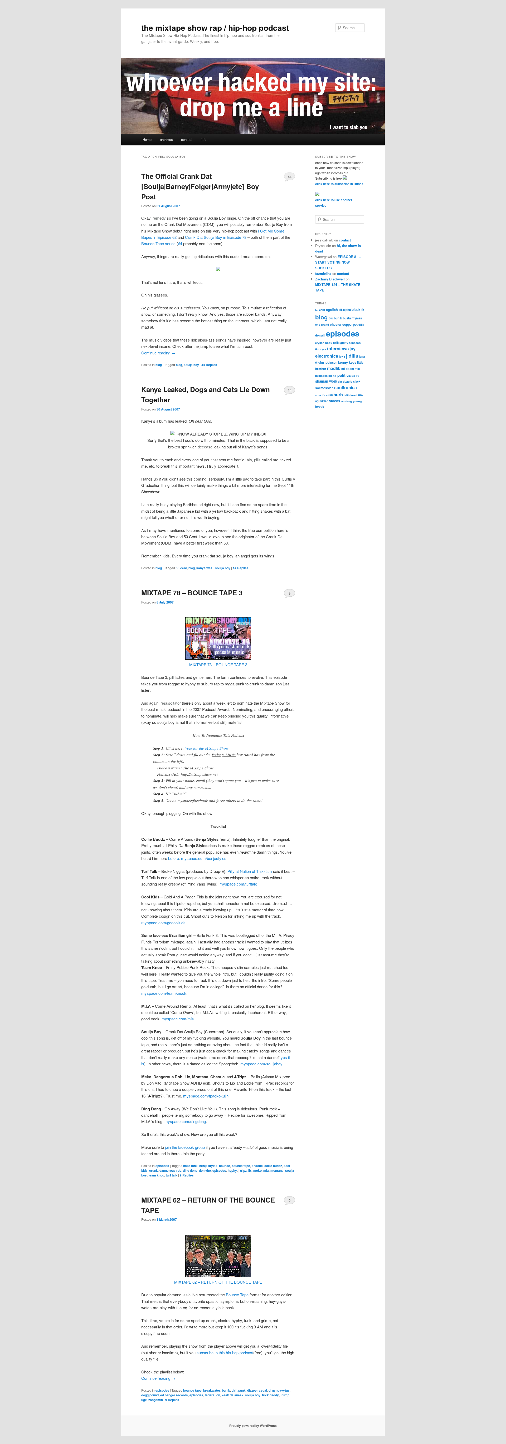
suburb (335, 394)
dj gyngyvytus (279, 1390)
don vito (205, 1170)
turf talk (171, 1175)
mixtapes (321, 376)
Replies (209, 364)
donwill (320, 335)
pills (257, 459)
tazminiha (323, 273)
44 (289, 176)
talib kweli (350, 395)
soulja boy (191, 364)
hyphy (232, 1170)
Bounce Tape (237, 1294)
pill (171, 677)
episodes (162, 1165)
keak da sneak (233, 1395)
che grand (322, 325)
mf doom (347, 369)
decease (205, 446)
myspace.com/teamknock (163, 993)
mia (266, 1170)
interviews (338, 348)
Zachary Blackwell (330, 278)
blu (331, 318)
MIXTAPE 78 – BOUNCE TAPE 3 (191, 592)
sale (187, 1294)
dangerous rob (170, 1170)
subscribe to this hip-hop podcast (225, 1352)
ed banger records (174, 1395)
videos (334, 400)
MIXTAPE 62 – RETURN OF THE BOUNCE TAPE (218, 1282)
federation (212, 1395)
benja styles (208, 1165)
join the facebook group (185, 1147)
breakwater (211, 1390)
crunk (153, 1170)
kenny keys (347, 362)
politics (344, 375)
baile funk (190, 1165)
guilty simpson (350, 343)
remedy (159, 218)
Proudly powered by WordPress (253, 1425)
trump (284, 1395)
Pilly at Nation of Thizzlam (249, 871)
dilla (361, 325)
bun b (226, 1390)
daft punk (239, 1390)
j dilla (352, 355)
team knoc (156, 1175)
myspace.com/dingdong (185, 1121)
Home (147, 139)
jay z (342, 356)
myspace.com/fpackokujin (205, 1096)
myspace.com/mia (178, 1018)
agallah (332, 309)
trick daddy (270, 1395)
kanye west (204, 568)
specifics (321, 395)
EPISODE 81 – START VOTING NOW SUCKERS (338, 262)
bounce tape (241, 1165)
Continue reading (158, 352)
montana (277, 1170)
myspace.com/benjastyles (203, 858)
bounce (224, 1165)
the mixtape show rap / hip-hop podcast (215, 27)
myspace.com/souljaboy (261, 1063)
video (324, 401)
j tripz (243, 1170)
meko (257, 1170)
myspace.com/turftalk (238, 884)
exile (336, 342)
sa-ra (355, 375)
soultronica (345, 387)
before (173, 858)
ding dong (190, 1170)
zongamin (155, 1399)
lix (250, 1170)
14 (289, 390)
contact (186, 139)
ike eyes (320, 349)
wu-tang (346, 401)
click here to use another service (333, 202)
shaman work (326, 381)
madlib (333, 368)
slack (356, 381)
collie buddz (273, 1165)
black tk (358, 309)
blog (158, 364)
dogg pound (150, 1395)
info (203, 139)
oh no (332, 376)
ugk (144, 1399)
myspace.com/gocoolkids (163, 922)
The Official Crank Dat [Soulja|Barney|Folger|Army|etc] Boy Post (200, 186)
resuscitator (170, 703)
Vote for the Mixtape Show (206, 748)
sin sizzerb (345, 381)
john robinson (327, 362)
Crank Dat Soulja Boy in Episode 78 (215, 237)
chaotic (257, 1165)
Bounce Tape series (158, 243)
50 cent (181, 568)
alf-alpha (345, 310)
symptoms (230, 1301)
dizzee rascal (257, 1390)
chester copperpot (344, 324)
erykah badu (323, 343)
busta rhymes (352, 318)
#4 (180, 243)
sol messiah (324, 387)
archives (166, 139)
